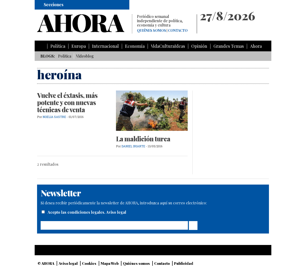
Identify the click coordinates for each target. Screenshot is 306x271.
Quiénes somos (151, 30)
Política (57, 46)
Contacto (178, 30)
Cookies (89, 263)
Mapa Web (110, 263)
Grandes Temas (228, 46)
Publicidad (183, 263)
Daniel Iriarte (133, 146)
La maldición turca (143, 138)
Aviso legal (116, 212)
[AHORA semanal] (84, 23)
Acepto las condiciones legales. (77, 212)
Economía (135, 46)
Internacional (105, 46)
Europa (78, 46)
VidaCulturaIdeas (168, 46)
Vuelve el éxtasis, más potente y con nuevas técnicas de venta (67, 102)
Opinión (199, 46)
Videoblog (85, 55)
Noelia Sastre (54, 117)
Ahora (256, 46)
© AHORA (46, 263)
